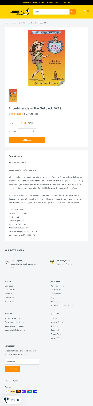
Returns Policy (56, 326)
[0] (86, 11)
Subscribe (12, 369)
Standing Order (11, 289)
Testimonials (56, 293)
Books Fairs (9, 301)
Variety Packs (10, 293)
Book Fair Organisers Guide (62, 305)
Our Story (54, 318)
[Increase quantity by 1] (33, 131)
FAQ (52, 297)
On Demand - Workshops (15, 322)
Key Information (57, 286)
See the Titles (56, 289)
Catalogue (9, 286)
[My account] (81, 12)
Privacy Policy (56, 334)
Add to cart (27, 140)
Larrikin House (15, 114)
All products (16, 23)
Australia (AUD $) (12, 381)
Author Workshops (12, 318)
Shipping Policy (57, 330)
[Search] (73, 12)
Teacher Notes (10, 297)
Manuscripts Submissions (15, 330)
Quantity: (12, 131)
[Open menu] (6, 12)
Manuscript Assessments (15, 326)
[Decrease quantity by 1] (20, 131)
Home (7, 23)
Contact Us (55, 338)
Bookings (54, 301)
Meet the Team (57, 322)
